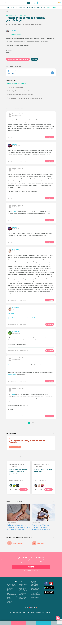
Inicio (7, 7)
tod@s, (13, 394)
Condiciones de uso (23, 592)
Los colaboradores (11, 594)
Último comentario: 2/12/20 (41, 480)
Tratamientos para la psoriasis (37, 7)
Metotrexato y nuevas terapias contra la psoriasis (18, 471)
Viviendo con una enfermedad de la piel (21, 94)
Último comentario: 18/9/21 (16, 480)
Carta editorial (22, 586)
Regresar (9, 11)
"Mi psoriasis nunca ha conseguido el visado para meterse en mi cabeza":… (18, 527)
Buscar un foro (34, 585)
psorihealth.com (12, 374)
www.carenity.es (19, 612)
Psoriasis (11, 73)
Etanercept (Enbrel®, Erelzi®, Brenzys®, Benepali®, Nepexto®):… (42, 527)
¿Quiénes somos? (11, 584)
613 (13, 489)
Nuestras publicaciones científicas (10, 600)
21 (42, 489)
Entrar (43, 623)
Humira (40, 543)
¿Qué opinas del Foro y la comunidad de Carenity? (27, 442)
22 (18, 489)
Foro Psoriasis (21, 7)
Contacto (21, 596)
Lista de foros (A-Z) (35, 592)
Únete (31, 567)
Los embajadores (11, 590)
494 (37, 489)
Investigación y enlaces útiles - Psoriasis (21, 91)
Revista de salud (34, 584)
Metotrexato (18, 543)
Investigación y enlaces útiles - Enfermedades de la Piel (25, 98)
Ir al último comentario (49, 108)
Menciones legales (23, 590)
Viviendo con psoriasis (16, 87)
